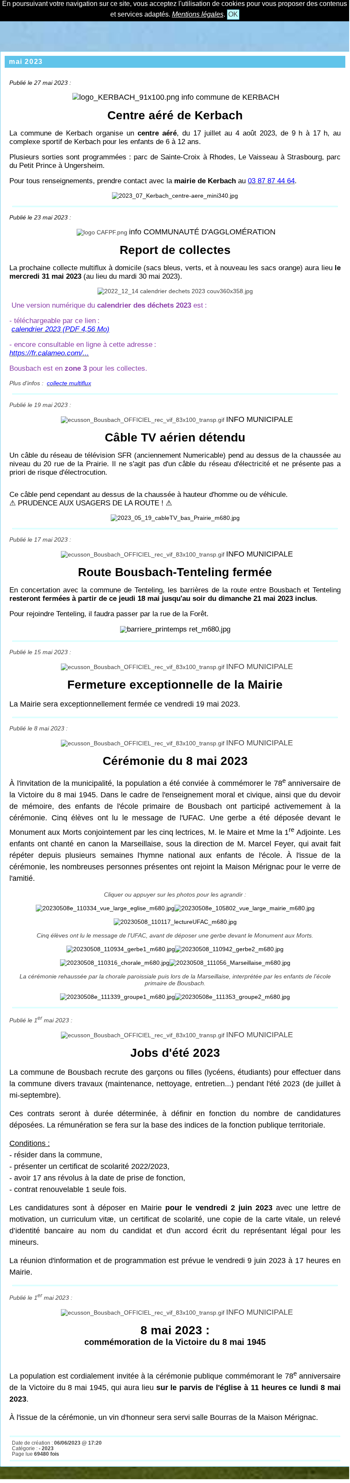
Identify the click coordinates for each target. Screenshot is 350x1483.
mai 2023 (26, 61)
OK (233, 14)
